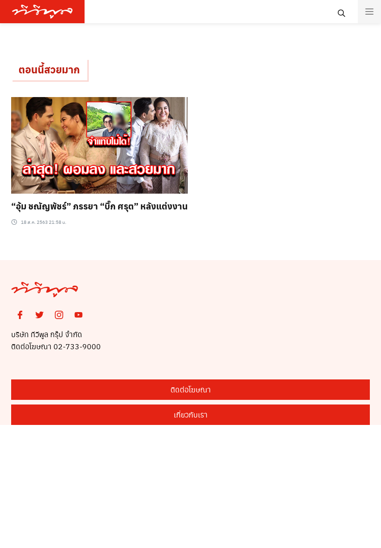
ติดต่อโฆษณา (191, 389)
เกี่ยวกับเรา (191, 414)
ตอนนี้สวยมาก (49, 69)
